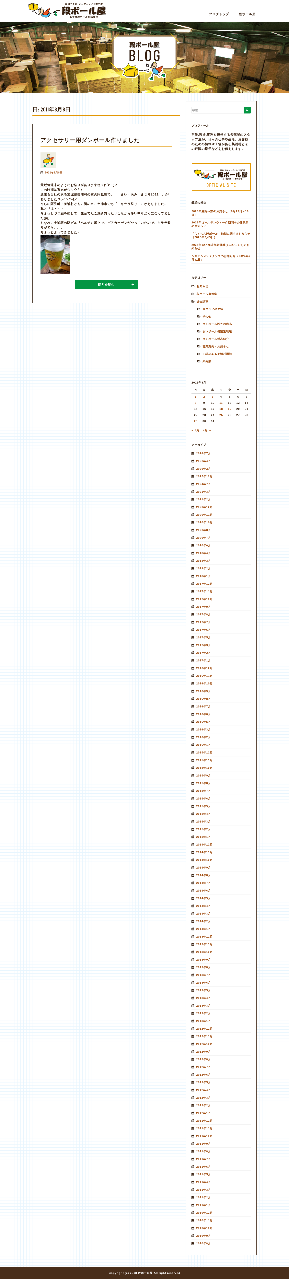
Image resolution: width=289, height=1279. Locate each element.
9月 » (207, 430)
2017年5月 (203, 637)
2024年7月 (203, 484)
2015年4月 (203, 813)
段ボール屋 (247, 14)
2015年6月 (203, 798)
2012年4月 (203, 1090)
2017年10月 (204, 599)
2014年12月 (204, 844)
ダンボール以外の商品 (217, 324)
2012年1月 (203, 1113)
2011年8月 (203, 1151)
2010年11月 (204, 1220)
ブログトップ (219, 14)
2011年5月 (203, 1174)
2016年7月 (203, 706)
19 (229, 408)
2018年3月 (203, 560)
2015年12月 (204, 752)
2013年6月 (203, 982)
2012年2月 (203, 1105)
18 (221, 408)
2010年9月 (203, 1235)
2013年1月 (203, 1021)
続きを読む (106, 284)
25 (221, 415)
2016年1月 (203, 744)
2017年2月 (203, 652)
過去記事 (202, 301)
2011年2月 (203, 1197)
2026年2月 (203, 468)
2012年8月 (203, 1059)
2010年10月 (204, 1228)
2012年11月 (204, 1036)
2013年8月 (203, 967)
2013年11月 (204, 944)
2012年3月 (203, 1097)
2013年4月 (203, 998)
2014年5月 (203, 898)
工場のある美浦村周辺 (217, 353)
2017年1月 (203, 660)
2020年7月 (203, 537)
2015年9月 (203, 775)
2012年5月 (203, 1082)
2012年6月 (203, 1074)
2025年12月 (204, 476)
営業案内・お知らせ (215, 346)
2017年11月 (204, 591)
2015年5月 (203, 806)
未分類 (206, 361)
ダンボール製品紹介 (215, 338)
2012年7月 (203, 1067)
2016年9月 (203, 691)
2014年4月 (203, 905)
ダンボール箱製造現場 (217, 331)
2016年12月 (204, 668)
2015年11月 (204, 760)
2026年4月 (203, 461)
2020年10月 (204, 522)
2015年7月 (203, 790)
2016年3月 (203, 729)
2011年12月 (204, 1120)
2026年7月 (203, 453)
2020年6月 (203, 545)
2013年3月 (203, 1005)
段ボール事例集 (207, 293)
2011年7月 (203, 1159)
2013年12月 (204, 936)
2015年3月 (203, 821)
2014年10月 (204, 859)
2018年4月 (203, 553)
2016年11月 (204, 675)
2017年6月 (203, 629)
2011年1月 (203, 1205)
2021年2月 (203, 499)
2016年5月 (203, 721)
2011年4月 (203, 1182)
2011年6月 (203, 1166)
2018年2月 (203, 568)
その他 (206, 316)
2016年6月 (203, 714)
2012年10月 (204, 1044)
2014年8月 (203, 875)
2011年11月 (204, 1128)
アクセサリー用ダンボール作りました (90, 139)
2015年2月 (203, 829)
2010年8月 (203, 1243)
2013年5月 (203, 990)
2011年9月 (203, 1143)
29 (196, 421)
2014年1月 (203, 928)
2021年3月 (203, 491)
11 (221, 402)
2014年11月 (204, 852)
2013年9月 (203, 959)
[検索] (247, 110)
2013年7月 (203, 975)
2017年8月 (203, 614)
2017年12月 (204, 583)
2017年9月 (203, 606)
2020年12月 (204, 507)
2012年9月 (203, 1051)
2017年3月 (203, 645)
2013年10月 (204, 951)
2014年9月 (203, 867)
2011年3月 (203, 1189)
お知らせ (202, 286)
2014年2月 (203, 921)
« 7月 (195, 430)
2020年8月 (203, 530)
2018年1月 (203, 576)
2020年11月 (204, 514)
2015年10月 (204, 767)
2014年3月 (203, 913)
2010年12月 (204, 1212)
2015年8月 (203, 783)
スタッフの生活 (212, 309)
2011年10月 (204, 1136)
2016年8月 (203, 698)
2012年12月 (204, 1028)
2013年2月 (203, 1013)
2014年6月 (203, 890)
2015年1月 (203, 836)
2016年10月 (204, 683)
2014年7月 (203, 882)
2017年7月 (203, 622)
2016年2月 (203, 737)
